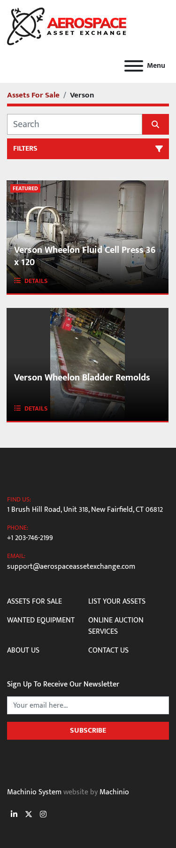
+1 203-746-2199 (30, 538)
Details (36, 280)
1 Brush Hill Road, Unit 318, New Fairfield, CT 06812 (85, 510)
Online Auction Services (116, 626)
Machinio (114, 792)
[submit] (155, 124)
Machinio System (34, 792)
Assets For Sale (34, 601)
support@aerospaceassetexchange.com (71, 567)
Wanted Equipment (41, 620)
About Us (23, 650)
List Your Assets (116, 601)
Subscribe (88, 730)
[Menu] (133, 66)
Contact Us (108, 650)
